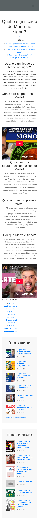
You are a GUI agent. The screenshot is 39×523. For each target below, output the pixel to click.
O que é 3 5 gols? (24, 481)
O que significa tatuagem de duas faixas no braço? (25, 457)
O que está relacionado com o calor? (24, 376)
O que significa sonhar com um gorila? (10, 328)
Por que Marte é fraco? (20, 58)
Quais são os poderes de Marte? (20, 46)
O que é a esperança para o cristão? (24, 407)
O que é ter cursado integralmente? (23, 364)
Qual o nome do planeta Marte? (20, 55)
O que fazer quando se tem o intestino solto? (24, 352)
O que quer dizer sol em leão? (24, 387)
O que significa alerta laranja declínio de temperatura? (23, 444)
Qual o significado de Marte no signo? (20, 44)
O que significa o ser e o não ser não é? (10, 306)
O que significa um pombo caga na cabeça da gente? (24, 503)
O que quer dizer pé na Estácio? (11, 314)
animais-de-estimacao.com (16, 418)
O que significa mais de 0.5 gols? (24, 491)
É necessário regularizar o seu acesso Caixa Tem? (24, 470)
